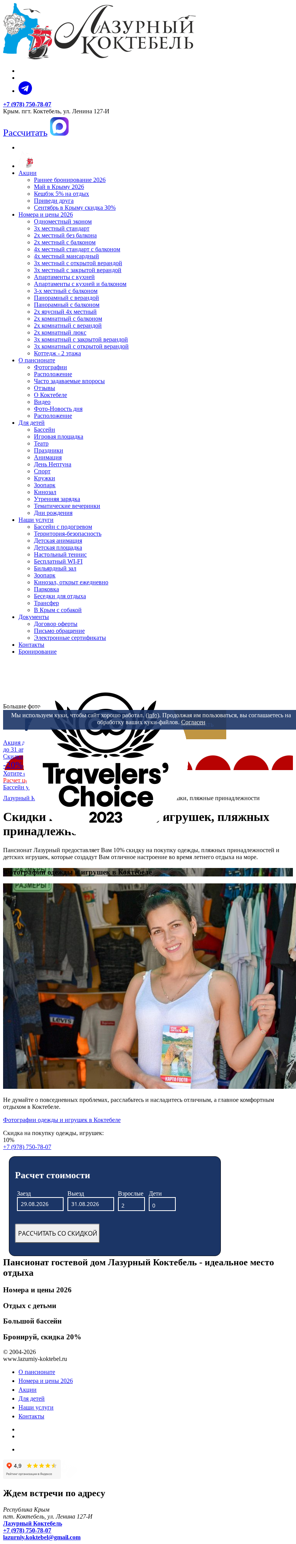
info (152, 715)
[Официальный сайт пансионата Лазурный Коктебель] (25, 166)
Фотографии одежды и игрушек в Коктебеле (62, 1120)
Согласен (193, 722)
